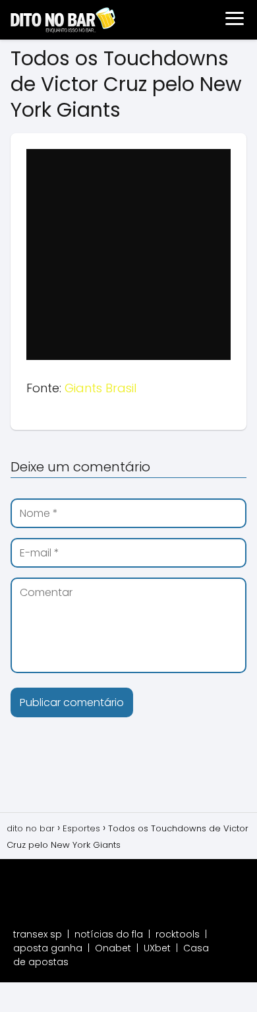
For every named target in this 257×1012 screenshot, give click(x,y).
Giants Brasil (100, 388)
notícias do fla (108, 934)
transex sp (37, 934)
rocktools (178, 934)
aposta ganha (47, 948)
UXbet (157, 948)
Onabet (113, 948)
